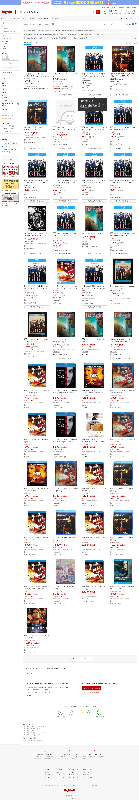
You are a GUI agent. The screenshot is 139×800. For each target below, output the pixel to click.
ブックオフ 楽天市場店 (61, 144)
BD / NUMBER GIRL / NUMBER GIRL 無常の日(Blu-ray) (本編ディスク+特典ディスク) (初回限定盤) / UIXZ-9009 (36, 235)
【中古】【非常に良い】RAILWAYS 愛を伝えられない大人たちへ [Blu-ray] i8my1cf (94, 442)
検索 (11, 67)
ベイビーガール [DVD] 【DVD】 (92, 233)
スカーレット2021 (89, 354)
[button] (132, 7)
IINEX (27, 408)
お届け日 (4, 92)
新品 (3, 76)
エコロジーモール (88, 197)
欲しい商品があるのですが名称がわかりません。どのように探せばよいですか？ (49, 687)
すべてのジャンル (6, 18)
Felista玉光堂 (30, 248)
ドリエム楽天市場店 (60, 457)
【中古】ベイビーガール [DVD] (95, 339)
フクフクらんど (88, 144)
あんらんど (58, 303)
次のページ (88, 659)
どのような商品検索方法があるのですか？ (38, 689)
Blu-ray (33, 728)
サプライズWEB (30, 142)
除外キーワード (6, 152)
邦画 (38, 735)
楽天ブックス (58, 91)
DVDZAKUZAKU (88, 303)
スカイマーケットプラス (119, 457)
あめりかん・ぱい (117, 354)
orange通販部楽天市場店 (119, 250)
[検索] (98, 12)
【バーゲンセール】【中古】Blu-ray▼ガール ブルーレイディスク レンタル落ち (94, 76)
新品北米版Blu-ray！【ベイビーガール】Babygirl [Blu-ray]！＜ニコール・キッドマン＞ (37, 76)
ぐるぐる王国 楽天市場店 (62, 354)
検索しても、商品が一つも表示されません (38, 692)
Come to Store (116, 506)
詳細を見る (85, 38)
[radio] (2, 26)
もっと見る (28, 695)
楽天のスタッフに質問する (92, 688)
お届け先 (4, 85)
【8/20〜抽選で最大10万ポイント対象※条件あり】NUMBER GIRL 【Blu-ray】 (122, 76)
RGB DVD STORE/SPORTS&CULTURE (37, 88)
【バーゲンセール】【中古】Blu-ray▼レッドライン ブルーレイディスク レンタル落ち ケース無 (65, 288)
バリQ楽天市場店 (88, 90)
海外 (7, 83)
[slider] (1, 60)
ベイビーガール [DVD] (60, 339)
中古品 (3, 78)
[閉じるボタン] (135, 30)
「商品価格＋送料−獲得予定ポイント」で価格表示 (36, 24)
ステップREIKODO (117, 303)
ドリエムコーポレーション (62, 506)
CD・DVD (26, 726)
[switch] (18, 104)
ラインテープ (28, 673)
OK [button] (103, 104)
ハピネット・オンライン (119, 89)
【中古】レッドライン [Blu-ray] (95, 586)
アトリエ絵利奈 (59, 408)
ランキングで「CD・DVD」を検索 (32, 740)
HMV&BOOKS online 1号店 (91, 246)
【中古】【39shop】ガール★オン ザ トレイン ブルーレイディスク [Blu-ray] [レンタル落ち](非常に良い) (123, 589)
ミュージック (40, 726)
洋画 (38, 728)
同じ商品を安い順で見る (65, 95)
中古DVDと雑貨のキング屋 (62, 250)
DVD (32, 726)
